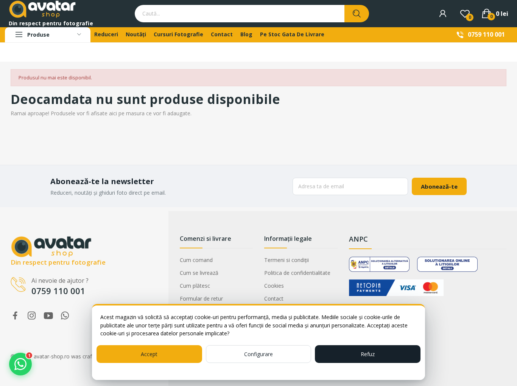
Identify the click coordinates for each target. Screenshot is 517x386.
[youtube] (48, 316)
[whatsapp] (65, 316)
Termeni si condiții (286, 260)
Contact (273, 298)
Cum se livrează (199, 272)
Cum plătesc (195, 285)
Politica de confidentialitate (297, 272)
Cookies (274, 285)
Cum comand (196, 260)
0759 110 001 (486, 34)
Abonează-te (439, 186)
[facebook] (15, 316)
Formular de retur (201, 298)
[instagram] (31, 316)
